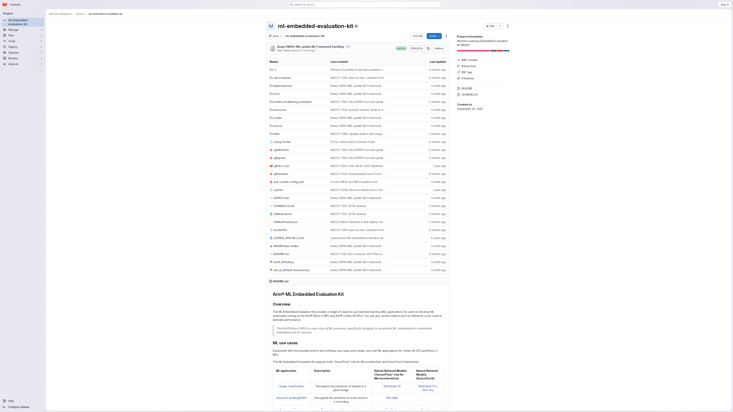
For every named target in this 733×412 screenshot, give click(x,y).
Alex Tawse (284, 50)
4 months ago (437, 69)
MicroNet (392, 397)
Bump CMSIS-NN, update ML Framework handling (310, 46)
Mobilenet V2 (392, 386)
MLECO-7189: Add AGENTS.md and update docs (358, 101)
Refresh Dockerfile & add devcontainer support (358, 69)
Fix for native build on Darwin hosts (353, 141)
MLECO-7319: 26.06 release (348, 206)
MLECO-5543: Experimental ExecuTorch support (358, 173)
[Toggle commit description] (347, 46)
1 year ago (439, 165)
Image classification (291, 386)
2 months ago (437, 206)
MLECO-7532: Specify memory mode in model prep (358, 109)
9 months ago (437, 173)
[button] (401, 48)
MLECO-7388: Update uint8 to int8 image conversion (358, 133)
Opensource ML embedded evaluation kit (357, 238)
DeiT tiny (428, 390)
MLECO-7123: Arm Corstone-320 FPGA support (358, 254)
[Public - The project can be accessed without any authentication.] (356, 26)
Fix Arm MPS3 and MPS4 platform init (354, 181)
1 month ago (308, 50)
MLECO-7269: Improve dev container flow (357, 77)
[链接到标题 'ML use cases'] (300, 342)
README (467, 88)
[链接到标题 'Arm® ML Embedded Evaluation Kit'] (346, 294)
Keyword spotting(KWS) (292, 397)
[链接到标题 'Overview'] (292, 304)
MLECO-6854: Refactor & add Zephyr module (358, 222)
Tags (467, 72)
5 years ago (438, 238)
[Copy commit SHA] (428, 48)
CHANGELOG (470, 94)
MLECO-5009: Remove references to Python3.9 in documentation (358, 190)
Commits (470, 60)
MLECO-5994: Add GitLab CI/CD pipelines (357, 165)
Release (468, 78)
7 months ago (437, 222)
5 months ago (437, 101)
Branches (469, 66)
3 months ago (437, 133)
